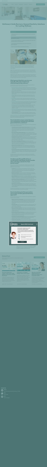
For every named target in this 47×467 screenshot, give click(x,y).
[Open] (36, 224)
